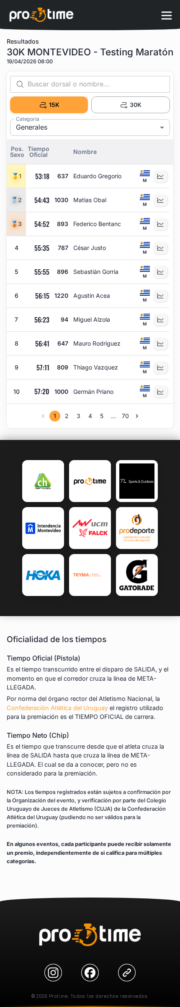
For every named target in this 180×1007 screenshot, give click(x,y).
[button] (17, 152)
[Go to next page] (136, 416)
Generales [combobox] (31, 127)
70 (125, 415)
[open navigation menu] (166, 15)
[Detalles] (160, 176)
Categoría (27, 119)
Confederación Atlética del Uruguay (57, 707)
